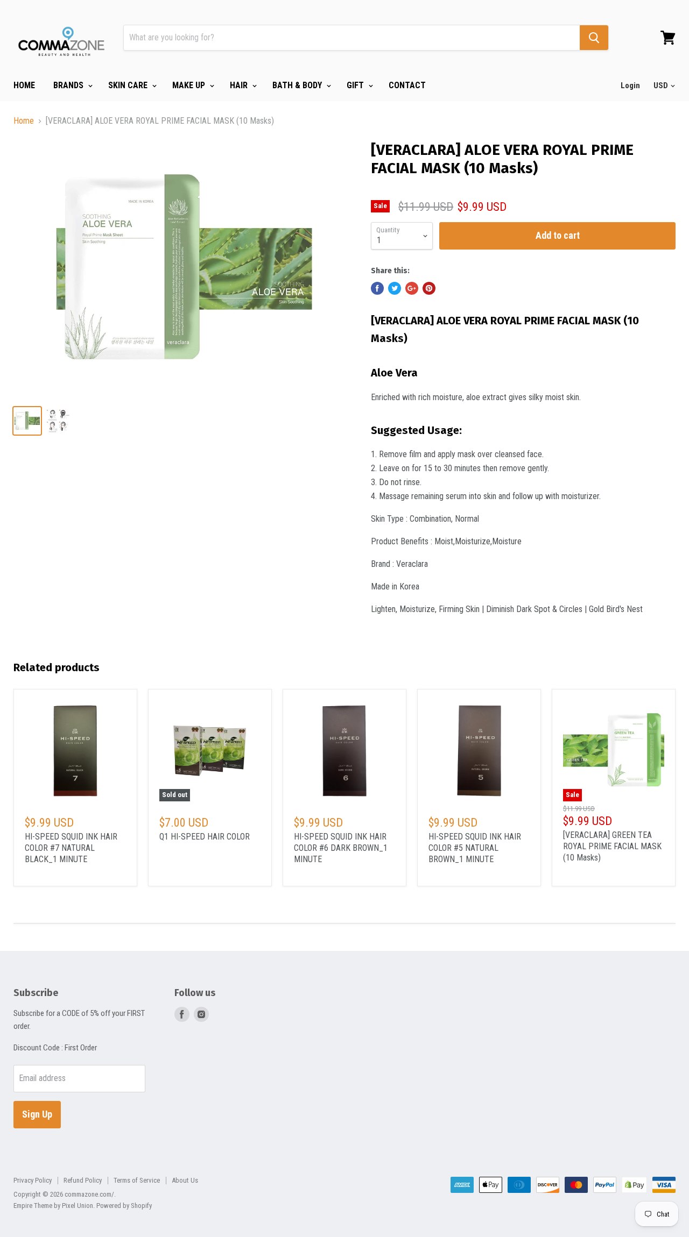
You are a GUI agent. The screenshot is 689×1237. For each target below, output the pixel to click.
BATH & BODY (298, 85)
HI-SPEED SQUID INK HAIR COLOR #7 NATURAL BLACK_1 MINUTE (71, 847)
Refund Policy (83, 1180)
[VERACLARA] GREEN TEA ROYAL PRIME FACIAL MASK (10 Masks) (612, 846)
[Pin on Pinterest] (429, 288)
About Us (185, 1180)
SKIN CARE (129, 85)
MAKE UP (189, 85)
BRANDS (69, 85)
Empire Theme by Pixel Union (53, 1206)
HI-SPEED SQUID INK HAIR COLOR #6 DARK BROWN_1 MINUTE (341, 847)
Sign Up (37, 1114)
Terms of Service (137, 1180)
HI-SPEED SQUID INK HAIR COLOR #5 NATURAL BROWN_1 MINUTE (474, 847)
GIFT (356, 85)
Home (23, 121)
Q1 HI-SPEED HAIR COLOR (204, 836)
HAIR (240, 85)
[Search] (594, 37)
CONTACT (407, 85)
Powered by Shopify (124, 1206)
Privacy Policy (32, 1180)
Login (630, 85)
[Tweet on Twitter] (394, 288)
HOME (24, 85)
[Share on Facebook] (377, 288)
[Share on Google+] (411, 288)
